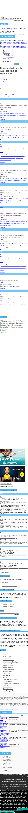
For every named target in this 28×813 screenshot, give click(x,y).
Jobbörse (5, 51)
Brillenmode (6, 54)
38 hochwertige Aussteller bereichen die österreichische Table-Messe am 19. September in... (18, 724)
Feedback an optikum (8, 669)
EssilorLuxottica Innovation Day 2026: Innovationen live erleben (16, 716)
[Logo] (13, 46)
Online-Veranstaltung (7, 79)
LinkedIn (5, 60)
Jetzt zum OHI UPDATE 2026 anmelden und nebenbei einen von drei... (17, 738)
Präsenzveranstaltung (7, 81)
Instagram (6, 58)
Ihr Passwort (17, 21)
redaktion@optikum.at (13, 709)
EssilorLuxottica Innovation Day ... (8, 538)
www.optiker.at (7, 685)
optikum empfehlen (8, 667)
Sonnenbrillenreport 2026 (14, 744)
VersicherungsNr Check (9, 691)
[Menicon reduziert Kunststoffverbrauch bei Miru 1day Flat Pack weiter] (5, 736)
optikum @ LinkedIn (8, 656)
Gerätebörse (6, 53)
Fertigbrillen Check (8, 689)
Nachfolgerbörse (7, 681)
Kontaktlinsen (9, 55)
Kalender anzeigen (4, 572)
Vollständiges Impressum (18, 782)
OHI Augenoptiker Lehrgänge (10, 679)
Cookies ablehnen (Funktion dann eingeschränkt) (12, 810)
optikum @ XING (7, 658)
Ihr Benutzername (18, 20)
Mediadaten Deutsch (8, 604)
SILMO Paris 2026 (4, 522)
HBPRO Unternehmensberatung (11, 683)
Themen (5, 677)
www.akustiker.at (7, 687)
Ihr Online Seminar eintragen (9, 586)
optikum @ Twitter (8, 664)
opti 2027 (2, 552)
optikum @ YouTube (8, 665)
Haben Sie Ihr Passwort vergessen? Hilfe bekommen (13, 28)
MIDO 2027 (3, 565)
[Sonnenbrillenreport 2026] (5, 747)
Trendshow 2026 (7, 61)
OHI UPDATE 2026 (5, 499)
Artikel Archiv (6, 673)
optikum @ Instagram (8, 660)
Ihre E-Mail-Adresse (19, 34)
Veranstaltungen (10, 57)
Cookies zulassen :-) (22, 809)
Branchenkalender (7, 671)
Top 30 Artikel (6, 675)
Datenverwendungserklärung (7, 29)
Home (4, 654)
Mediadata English (8, 606)
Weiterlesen (2, 119)
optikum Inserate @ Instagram (11, 662)
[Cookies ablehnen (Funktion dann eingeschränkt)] (14, 812)
